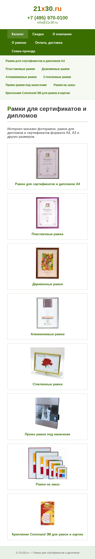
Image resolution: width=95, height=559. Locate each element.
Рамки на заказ (64, 85)
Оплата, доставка (48, 42)
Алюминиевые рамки (21, 77)
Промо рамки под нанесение (26, 85)
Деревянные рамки (55, 69)
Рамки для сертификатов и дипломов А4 (35, 61)
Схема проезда (23, 51)
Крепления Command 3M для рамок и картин (38, 93)
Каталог (18, 34)
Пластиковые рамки (20, 69)
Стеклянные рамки (57, 77)
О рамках (19, 42)
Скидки (38, 34)
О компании (62, 34)
